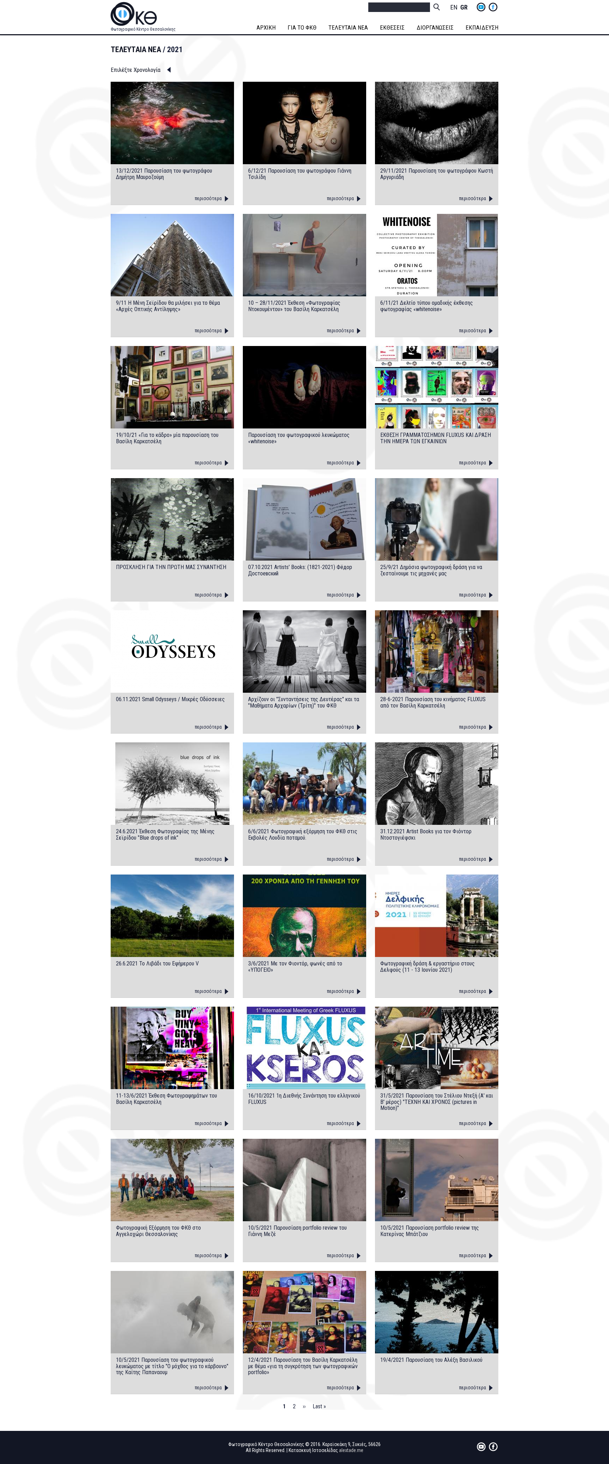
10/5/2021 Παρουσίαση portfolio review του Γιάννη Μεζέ (297, 1231)
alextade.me (351, 1450)
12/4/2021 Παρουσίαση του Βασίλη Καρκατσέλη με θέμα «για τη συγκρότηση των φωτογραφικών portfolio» (303, 1366)
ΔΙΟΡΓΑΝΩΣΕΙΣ (435, 27)
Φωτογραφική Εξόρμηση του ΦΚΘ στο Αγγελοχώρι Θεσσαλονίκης (158, 1231)
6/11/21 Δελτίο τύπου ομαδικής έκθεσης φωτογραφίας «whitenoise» (426, 306)
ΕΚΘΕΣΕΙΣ (392, 27)
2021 (175, 49)
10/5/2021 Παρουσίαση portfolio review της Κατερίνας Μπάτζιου (429, 1231)
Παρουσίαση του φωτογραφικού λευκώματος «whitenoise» (299, 438)
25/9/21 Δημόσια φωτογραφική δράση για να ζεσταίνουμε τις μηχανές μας (431, 570)
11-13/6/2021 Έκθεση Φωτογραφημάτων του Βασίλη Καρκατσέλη (166, 1099)
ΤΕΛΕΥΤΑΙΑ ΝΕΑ (348, 27)
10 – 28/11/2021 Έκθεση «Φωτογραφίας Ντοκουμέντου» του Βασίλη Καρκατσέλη (294, 306)
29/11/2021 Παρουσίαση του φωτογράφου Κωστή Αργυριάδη (436, 174)
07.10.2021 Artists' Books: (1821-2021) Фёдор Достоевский (300, 570)
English (453, 7)
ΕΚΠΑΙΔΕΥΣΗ (482, 27)
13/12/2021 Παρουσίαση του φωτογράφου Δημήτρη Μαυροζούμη (164, 174)
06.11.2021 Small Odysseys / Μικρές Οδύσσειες (170, 699)
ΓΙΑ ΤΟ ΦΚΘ (302, 27)
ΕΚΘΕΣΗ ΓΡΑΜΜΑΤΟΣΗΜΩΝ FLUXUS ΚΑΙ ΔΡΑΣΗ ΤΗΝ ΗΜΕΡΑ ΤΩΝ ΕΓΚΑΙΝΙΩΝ (435, 438)
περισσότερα (208, 198)
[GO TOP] (584, 1385)
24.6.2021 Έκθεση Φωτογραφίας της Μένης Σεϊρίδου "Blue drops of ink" (165, 834)
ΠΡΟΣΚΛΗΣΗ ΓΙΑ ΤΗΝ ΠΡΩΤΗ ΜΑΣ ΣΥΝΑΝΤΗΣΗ (171, 567)
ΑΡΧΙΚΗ (266, 27)
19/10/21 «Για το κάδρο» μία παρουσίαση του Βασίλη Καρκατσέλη (167, 438)
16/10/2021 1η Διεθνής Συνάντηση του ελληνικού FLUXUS (304, 1099)
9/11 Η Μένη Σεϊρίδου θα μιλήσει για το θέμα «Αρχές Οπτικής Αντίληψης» (168, 306)
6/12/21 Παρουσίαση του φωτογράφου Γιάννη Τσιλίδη (299, 174)
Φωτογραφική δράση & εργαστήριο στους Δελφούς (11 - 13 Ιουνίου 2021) (427, 966)
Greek (463, 7)
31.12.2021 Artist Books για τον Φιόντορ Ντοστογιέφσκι (426, 834)
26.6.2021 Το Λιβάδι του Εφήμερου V (157, 963)
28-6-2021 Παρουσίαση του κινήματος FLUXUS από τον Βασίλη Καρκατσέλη (433, 702)
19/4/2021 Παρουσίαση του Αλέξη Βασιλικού (431, 1360)
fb (493, 7)
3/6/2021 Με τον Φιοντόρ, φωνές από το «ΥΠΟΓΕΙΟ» (295, 966)
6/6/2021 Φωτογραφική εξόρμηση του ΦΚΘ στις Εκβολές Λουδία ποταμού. (302, 834)
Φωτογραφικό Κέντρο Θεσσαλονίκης (143, 29)
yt (481, 7)
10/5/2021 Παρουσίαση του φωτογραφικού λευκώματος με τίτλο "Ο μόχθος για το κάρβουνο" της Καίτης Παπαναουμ (172, 1366)
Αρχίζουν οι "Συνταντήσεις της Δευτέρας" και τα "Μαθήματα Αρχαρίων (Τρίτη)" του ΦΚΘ (303, 702)
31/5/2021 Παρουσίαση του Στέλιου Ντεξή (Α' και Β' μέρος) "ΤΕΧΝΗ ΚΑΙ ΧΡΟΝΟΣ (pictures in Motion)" (436, 1102)
